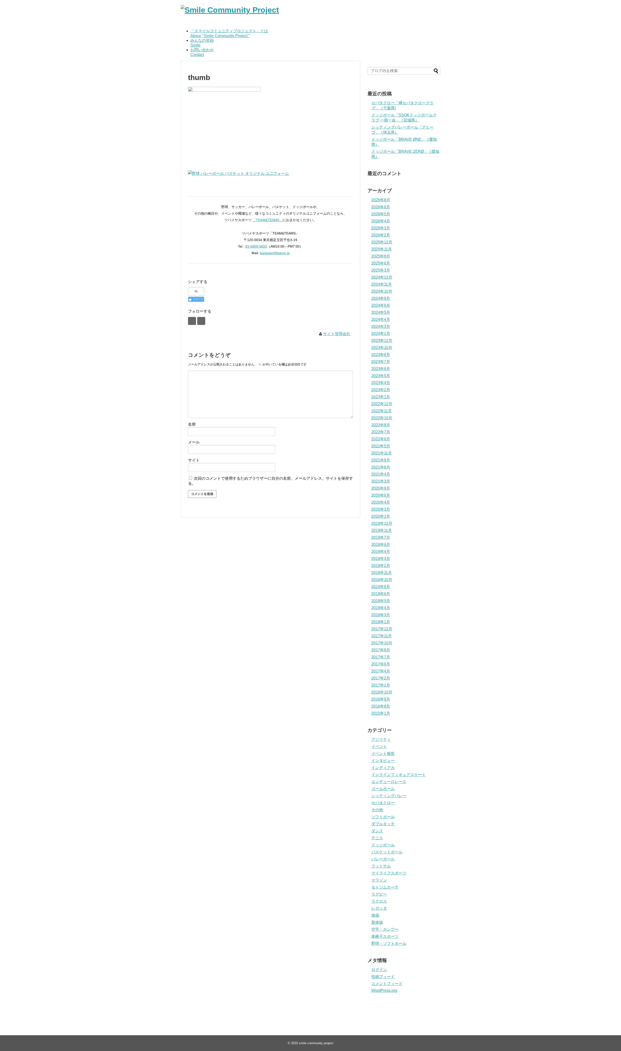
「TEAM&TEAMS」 (268, 220)
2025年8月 (380, 256)
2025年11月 (381, 249)
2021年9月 (380, 460)
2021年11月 (381, 453)
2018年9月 (380, 587)
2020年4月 (380, 502)
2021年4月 (380, 474)
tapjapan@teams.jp (275, 253)
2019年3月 (380, 559)
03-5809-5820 (256, 246)
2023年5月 (380, 376)
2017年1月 (380, 685)
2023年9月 (380, 355)
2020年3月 (380, 509)
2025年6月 (380, 263)
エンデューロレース (388, 782)
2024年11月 (381, 284)
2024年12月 (381, 277)
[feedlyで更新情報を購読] (192, 321)
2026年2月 (380, 235)
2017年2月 (380, 678)
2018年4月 (380, 608)
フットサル (381, 866)
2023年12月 (381, 341)
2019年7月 (380, 537)
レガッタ (379, 908)
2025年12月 (381, 242)
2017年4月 (380, 671)
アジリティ (381, 739)
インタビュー (383, 761)
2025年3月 (380, 270)
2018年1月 (380, 622)
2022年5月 (380, 446)
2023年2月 (380, 390)
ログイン (379, 970)
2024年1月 (380, 333)
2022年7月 (380, 432)
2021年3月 (380, 481)
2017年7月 (380, 657)
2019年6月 (380, 544)
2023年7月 (380, 362)
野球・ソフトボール (388, 943)
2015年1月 (380, 713)
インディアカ (383, 768)
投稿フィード (383, 977)
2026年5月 (380, 214)
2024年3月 (380, 326)
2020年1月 (380, 516)
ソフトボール (383, 817)
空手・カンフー (385, 929)
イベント (379, 746)
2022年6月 (380, 439)
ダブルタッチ (383, 824)
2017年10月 (381, 643)
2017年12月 (381, 629)
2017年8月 (380, 650)
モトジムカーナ (385, 887)
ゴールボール (383, 789)
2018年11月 (381, 573)
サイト (194, 460)
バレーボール (383, 859)
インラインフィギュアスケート (398, 775)
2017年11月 (381, 636)
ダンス (377, 831)
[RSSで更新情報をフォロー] (201, 321)
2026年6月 (380, 207)
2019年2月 (380, 566)
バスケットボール (386, 852)
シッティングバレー (388, 796)
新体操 (377, 922)
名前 (192, 424)
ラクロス (379, 901)
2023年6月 (380, 369)
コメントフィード (386, 984)
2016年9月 (380, 699)
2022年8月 (380, 425)
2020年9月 (380, 488)
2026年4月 (380, 221)
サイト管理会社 (336, 334)
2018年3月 (380, 615)
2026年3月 (380, 228)
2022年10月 (381, 418)
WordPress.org (384, 990)
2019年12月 (381, 523)
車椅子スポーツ (385, 936)
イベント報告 (383, 754)
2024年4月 (380, 319)
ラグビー (379, 894)
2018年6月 (380, 594)
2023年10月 (381, 348)
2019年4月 (380, 552)
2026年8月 (380, 200)
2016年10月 (381, 692)
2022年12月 (381, 404)
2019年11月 (381, 530)
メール (194, 442)
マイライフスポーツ (388, 873)
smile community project (316, 1043)
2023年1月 (380, 397)
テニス (377, 838)
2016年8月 (380, 706)
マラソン (379, 880)
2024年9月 (380, 298)
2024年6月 (380, 305)
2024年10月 (381, 291)
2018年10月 (381, 580)
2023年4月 (380, 383)
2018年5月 (380, 601)
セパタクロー (383, 803)
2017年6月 (380, 664)
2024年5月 (380, 312)
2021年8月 (380, 467)
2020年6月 (380, 495)
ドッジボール (383, 845)
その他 (377, 810)
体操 (375, 915)
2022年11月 (381, 411)
